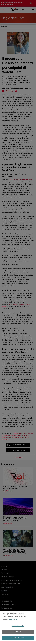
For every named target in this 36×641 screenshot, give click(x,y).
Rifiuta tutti (18, 632)
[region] (18, 626)
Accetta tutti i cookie (18, 638)
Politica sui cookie (13, 619)
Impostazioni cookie (18, 626)
